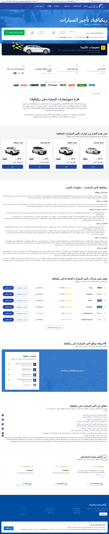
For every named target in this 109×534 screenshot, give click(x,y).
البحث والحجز (8, 288)
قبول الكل (8, 528)
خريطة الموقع (76, 512)
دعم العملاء (67, 6)
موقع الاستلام (71, 31)
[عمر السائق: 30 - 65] (87, 37)
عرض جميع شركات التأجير (54, 327)
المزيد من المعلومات (21, 288)
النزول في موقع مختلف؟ (97, 37)
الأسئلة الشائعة (77, 6)
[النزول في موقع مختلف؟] (104, 37)
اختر (93, 167)
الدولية (85, 6)
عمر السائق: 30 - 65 (81, 37)
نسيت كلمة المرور (48, 510)
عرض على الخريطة (27, 365)
